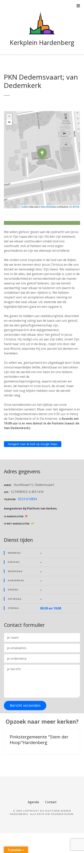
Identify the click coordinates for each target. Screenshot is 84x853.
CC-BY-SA (74, 206)
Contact (50, 802)
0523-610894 (27, 499)
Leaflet (24, 206)
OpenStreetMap (48, 206)
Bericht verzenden (25, 705)
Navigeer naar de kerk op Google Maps (32, 444)
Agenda (33, 802)
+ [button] (9, 116)
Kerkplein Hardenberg (42, 42)
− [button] (9, 122)
